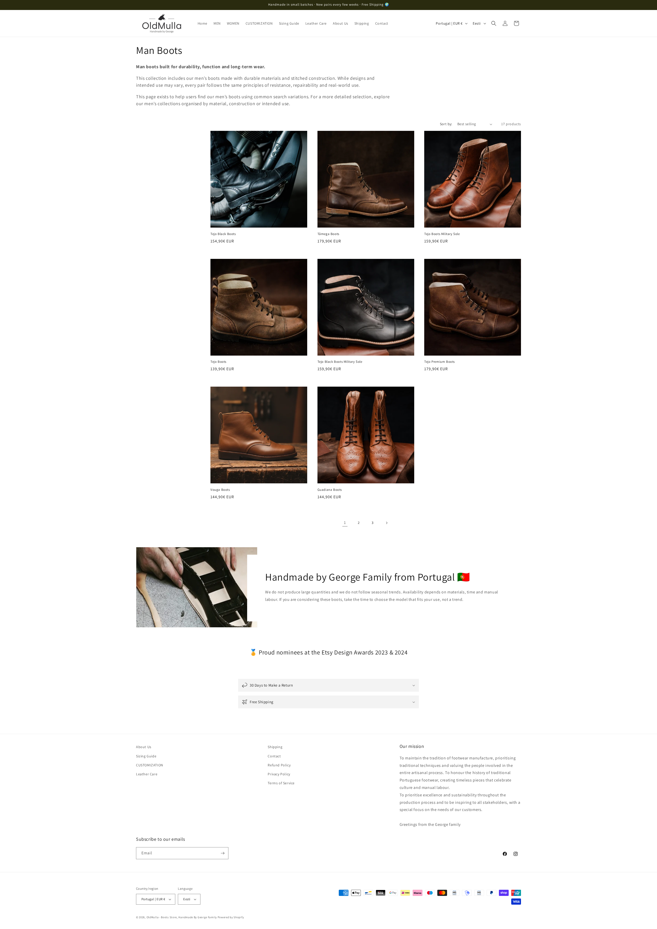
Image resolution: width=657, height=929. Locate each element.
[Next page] (386, 523)
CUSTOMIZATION (149, 765)
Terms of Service (281, 783)
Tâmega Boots (328, 234)
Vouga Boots (220, 490)
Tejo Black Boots (223, 234)
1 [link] (345, 522)
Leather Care (146, 774)
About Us (143, 747)
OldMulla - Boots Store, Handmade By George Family (182, 917)
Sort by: (446, 124)
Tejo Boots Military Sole (442, 234)
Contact (274, 756)
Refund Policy (279, 765)
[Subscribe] (222, 853)
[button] (493, 23)
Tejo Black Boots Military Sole (339, 362)
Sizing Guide (146, 756)
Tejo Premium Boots (439, 362)
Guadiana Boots (329, 490)
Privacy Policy (279, 774)
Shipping (275, 747)
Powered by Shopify (231, 917)
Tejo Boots (218, 362)
